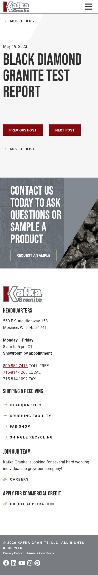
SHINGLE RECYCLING (31, 437)
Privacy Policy (13, 553)
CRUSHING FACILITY (31, 416)
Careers (19, 479)
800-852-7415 (15, 365)
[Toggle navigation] (88, 6)
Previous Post (23, 130)
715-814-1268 (15, 372)
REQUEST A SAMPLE (33, 255)
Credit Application (32, 504)
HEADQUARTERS (26, 405)
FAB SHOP (20, 426)
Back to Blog (21, 21)
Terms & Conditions (40, 553)
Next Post (65, 130)
